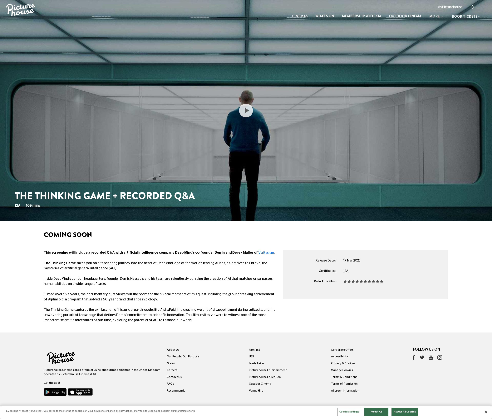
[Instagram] (439, 358)
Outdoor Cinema (405, 16)
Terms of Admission (344, 383)
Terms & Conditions (344, 377)
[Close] (486, 412)
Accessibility (339, 356)
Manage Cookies (342, 370)
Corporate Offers (342, 349)
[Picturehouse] (41, 10)
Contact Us (174, 377)
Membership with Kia (361, 16)
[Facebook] (414, 358)
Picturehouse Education (265, 377)
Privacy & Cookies (343, 363)
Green (171, 363)
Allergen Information (345, 390)
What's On (324, 16)
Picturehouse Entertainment (268, 370)
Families (254, 349)
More (434, 16)
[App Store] (80, 393)
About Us (173, 349)
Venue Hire (256, 390)
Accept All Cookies (405, 412)
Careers (172, 370)
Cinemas (300, 16)
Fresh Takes (256, 363)
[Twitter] (422, 358)
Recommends (176, 390)
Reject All (376, 412)
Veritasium (266, 252)
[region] (246, 412)
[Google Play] (55, 393)
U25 (251, 356)
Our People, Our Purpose (183, 356)
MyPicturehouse (450, 7)
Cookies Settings (349, 412)
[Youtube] (431, 358)
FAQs (170, 383)
